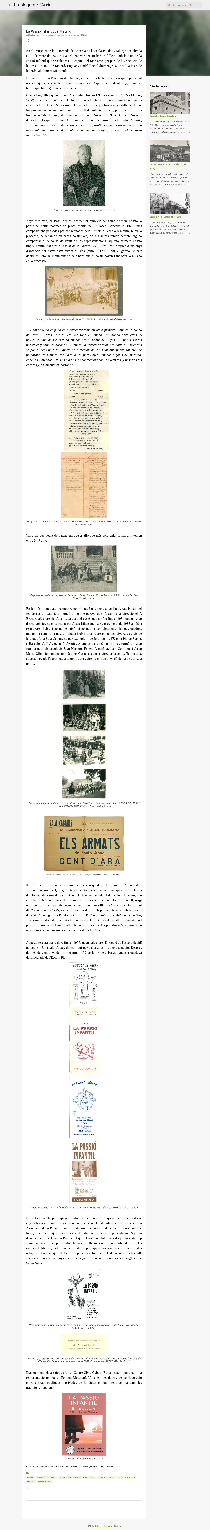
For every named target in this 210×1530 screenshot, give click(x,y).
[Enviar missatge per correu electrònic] (28, 1474)
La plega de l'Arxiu (33, 4)
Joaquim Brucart (107, 1477)
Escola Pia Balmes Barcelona (163, 116)
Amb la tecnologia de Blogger (106, 1526)
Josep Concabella (126, 1477)
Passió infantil (44, 1481)
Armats (30, 1477)
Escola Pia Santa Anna (69, 1477)
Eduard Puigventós (46, 1477)
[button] (28, 41)
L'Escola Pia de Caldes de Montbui (165, 217)
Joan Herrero (89, 1477)
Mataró (30, 1481)
